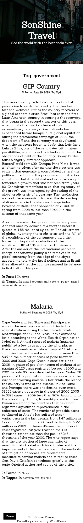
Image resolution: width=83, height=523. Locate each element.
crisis (26, 281)
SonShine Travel (42, 30)
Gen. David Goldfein (17, 460)
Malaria (41, 306)
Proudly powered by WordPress (41, 521)
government (39, 281)
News (25, 276)
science (7, 285)
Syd (58, 92)
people (54, 281)
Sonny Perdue (68, 156)
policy (65, 281)
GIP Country (41, 86)
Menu (9, 516)
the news (20, 285)
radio (74, 281)
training (46, 478)
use (30, 285)
